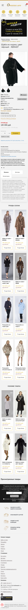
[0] (26, 5)
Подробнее (7, 248)
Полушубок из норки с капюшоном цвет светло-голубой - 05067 (20, 325)
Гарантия (3, 567)
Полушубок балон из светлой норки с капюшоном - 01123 (21, 369)
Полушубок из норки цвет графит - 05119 (6, 325)
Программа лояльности (6, 560)
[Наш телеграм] (2, 594)
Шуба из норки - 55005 (20, 282)
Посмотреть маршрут (6, 111)
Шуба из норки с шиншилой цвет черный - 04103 (20, 420)
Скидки (2, 546)
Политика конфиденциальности (8, 569)
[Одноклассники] (4, 168)
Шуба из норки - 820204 (20, 239)
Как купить (3, 556)
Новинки (3, 548)
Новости (3, 573)
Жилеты (3, 544)
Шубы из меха (4, 540)
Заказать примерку (22, 99)
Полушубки (3, 542)
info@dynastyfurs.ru (7, 591)
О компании (4, 562)
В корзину (15, 133)
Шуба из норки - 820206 (7, 239)
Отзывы (2, 565)
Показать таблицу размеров (8, 118)
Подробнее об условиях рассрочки (8, 156)
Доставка (3, 558)
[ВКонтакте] (2, 168)
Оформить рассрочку (12, 140)
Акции (2, 551)
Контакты (3, 575)
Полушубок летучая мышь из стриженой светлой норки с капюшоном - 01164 (7, 369)
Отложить (24, 95)
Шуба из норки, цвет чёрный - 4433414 (20, 463)
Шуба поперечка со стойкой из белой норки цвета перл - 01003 (7, 463)
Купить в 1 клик (5, 136)
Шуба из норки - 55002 (7, 419)
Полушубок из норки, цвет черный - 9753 (6, 282)
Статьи (2, 571)
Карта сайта (4, 578)
